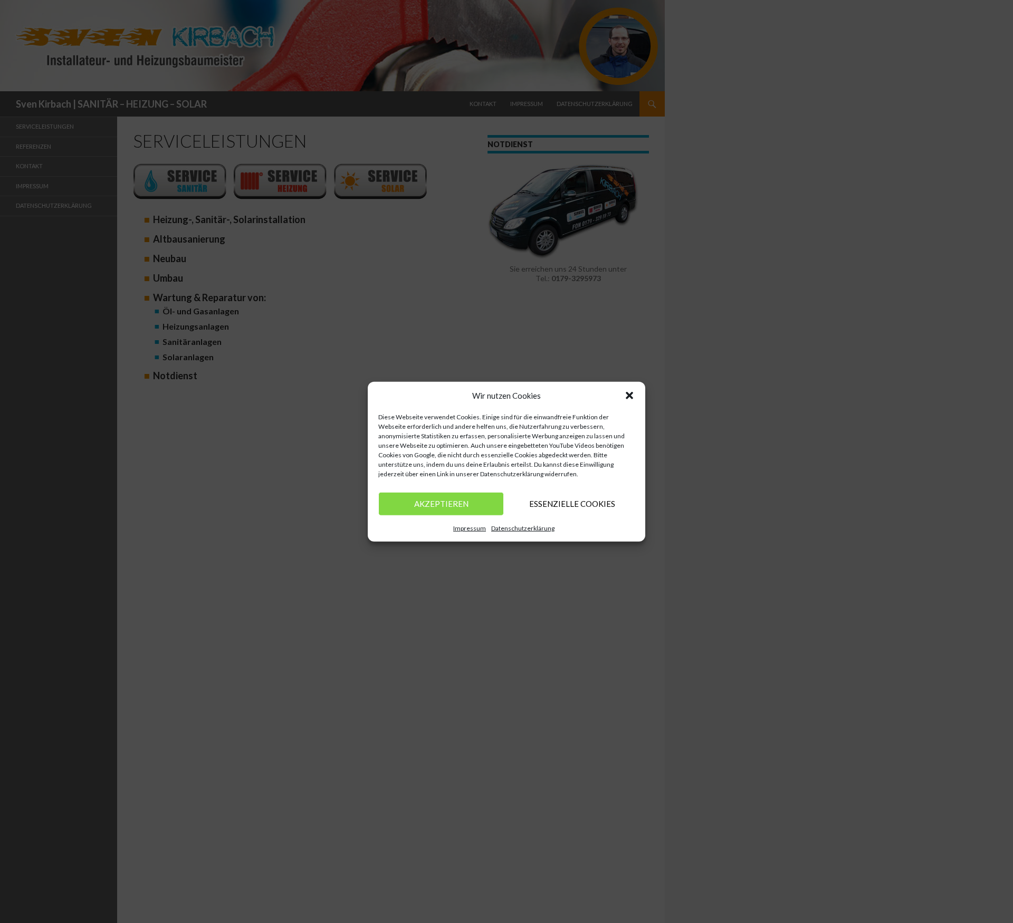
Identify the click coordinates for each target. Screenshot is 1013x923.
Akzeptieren (441, 503)
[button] (629, 395)
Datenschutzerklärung (523, 528)
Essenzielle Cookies (572, 503)
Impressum (469, 528)
